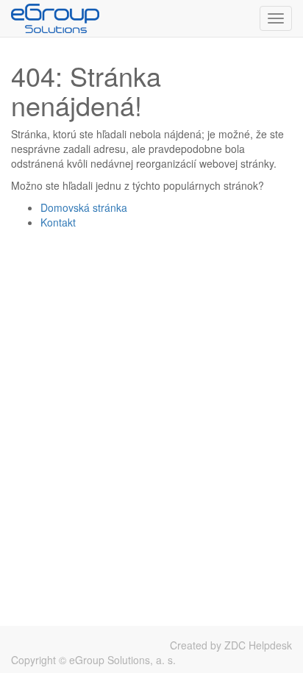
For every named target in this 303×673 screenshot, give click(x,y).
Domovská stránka (83, 207)
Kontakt (58, 222)
